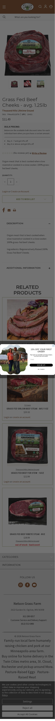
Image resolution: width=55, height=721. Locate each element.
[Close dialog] (53, 346)
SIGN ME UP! (41, 365)
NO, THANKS (41, 369)
